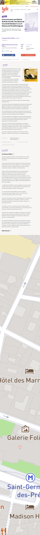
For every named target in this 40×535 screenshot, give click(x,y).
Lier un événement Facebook (23, 142)
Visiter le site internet (14, 138)
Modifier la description (7, 142)
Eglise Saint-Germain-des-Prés (10, 45)
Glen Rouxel (5, 231)
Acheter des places (14, 139)
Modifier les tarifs (27, 59)
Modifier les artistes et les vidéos (8, 144)
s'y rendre (7, 54)
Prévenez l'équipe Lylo (10, 59)
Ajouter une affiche (32, 31)
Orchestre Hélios (7, 154)
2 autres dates (4, 40)
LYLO (5, 9)
